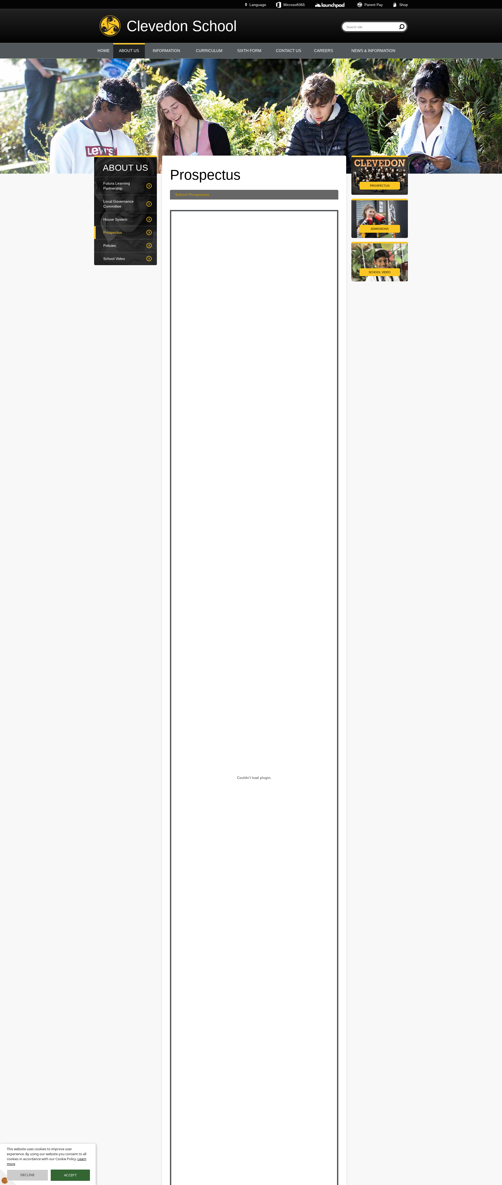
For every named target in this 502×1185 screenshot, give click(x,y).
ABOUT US (129, 50)
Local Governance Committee (118, 203)
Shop (403, 5)
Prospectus (112, 232)
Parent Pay (373, 5)
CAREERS (323, 50)
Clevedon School (182, 26)
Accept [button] (70, 1175)
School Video (114, 259)
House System (115, 219)
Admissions (380, 228)
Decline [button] (27, 1174)
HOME (104, 50)
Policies (109, 245)
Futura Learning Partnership (116, 185)
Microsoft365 (294, 5)
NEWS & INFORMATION (373, 50)
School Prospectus (192, 194)
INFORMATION (166, 50)
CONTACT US (288, 50)
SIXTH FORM (249, 50)
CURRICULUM (209, 50)
